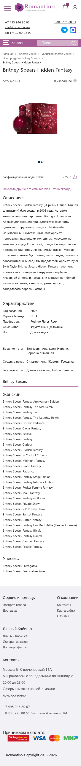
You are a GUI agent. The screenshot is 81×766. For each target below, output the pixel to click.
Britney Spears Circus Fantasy (22, 428)
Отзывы (63, 616)
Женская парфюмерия (56, 53)
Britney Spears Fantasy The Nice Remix (28, 407)
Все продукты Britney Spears (21, 58)
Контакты (64, 605)
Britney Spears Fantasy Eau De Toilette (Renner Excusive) (40, 525)
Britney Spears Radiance (18, 471)
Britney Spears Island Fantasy (22, 466)
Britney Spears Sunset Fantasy (22, 514)
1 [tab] (39, 162)
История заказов (15, 641)
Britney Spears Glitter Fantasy (22, 520)
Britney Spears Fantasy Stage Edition (27, 477)
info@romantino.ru (17, 27)
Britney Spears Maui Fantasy (21, 493)
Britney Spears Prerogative (20, 566)
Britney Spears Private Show (21, 503)
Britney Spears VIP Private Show (24, 509)
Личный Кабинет (15, 636)
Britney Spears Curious (18, 444)
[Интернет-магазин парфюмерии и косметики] (34, 7)
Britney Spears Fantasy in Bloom (24, 498)
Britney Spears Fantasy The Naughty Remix (31, 417)
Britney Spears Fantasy (17, 439)
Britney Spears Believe (17, 434)
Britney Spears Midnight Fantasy (24, 460)
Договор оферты (15, 647)
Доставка (10, 610)
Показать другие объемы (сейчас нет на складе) (37, 189)
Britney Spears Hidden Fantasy (23, 450)
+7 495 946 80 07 (17, 22)
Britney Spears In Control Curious (25, 455)
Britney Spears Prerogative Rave (24, 571)
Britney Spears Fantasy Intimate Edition (28, 482)
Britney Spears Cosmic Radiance (23, 423)
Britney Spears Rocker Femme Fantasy (28, 487)
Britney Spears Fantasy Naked (22, 536)
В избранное (63, 81)
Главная (8, 53)
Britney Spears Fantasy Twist (21, 412)
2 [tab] (42, 162)
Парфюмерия (28, 53)
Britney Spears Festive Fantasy (22, 547)
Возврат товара (14, 605)
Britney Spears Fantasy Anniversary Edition (31, 401)
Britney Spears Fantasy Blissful (22, 530)
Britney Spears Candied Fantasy (23, 541)
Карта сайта (66, 610)
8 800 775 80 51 (65, 22)
